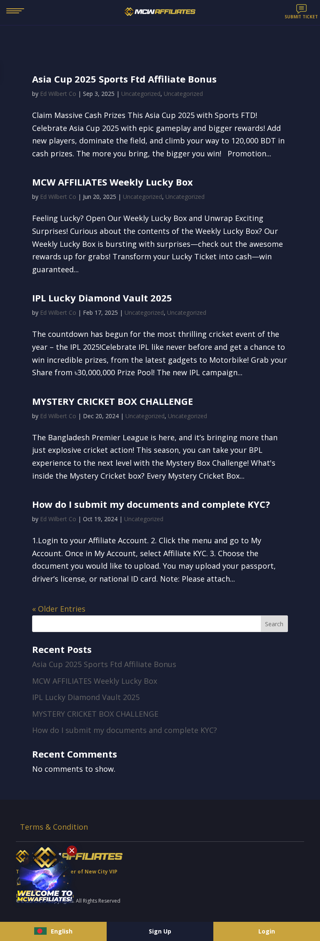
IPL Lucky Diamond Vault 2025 (102, 297)
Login (266, 931)
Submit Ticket (301, 16)
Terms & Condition (54, 827)
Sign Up (160, 931)
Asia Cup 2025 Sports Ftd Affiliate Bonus (124, 79)
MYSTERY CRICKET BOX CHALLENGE (112, 401)
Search (274, 624)
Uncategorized (140, 94)
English (61, 931)
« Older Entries (58, 609)
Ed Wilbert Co (58, 94)
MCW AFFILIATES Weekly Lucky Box (112, 182)
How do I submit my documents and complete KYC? (151, 504)
